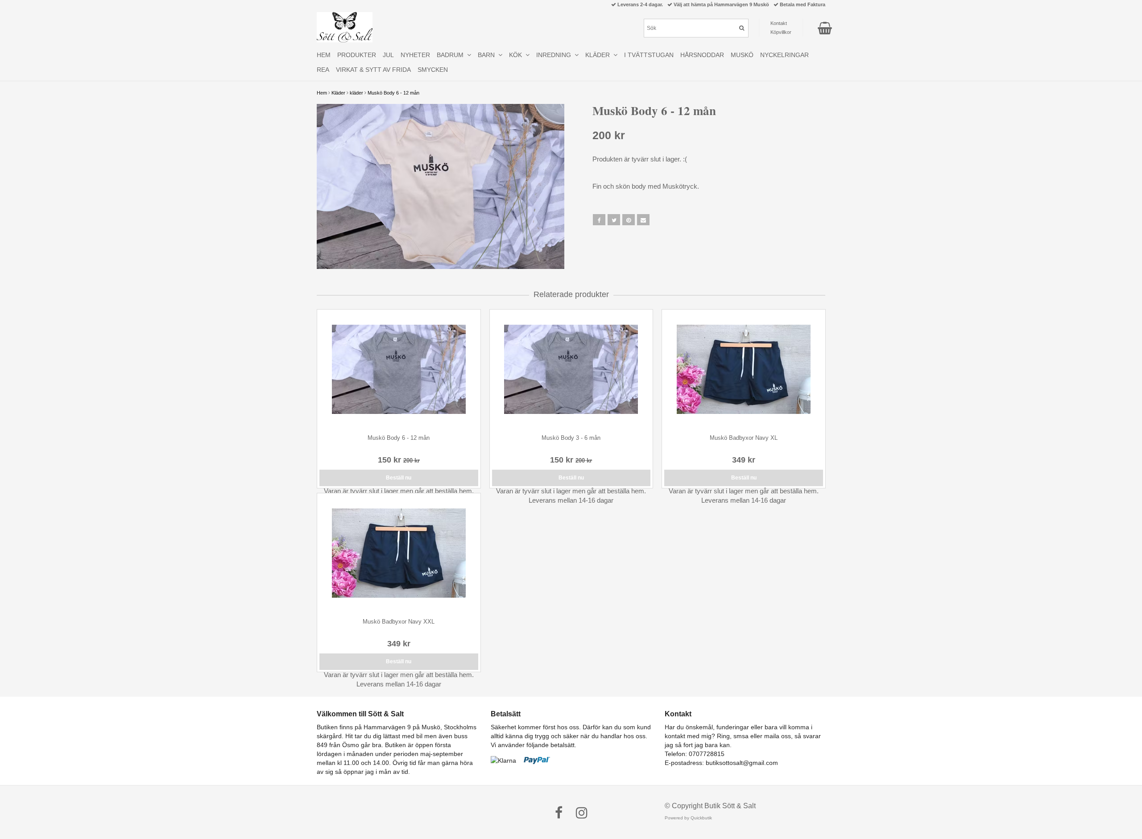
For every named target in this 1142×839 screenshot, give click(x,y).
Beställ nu (398, 478)
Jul (388, 54)
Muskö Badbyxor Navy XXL (398, 621)
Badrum (452, 54)
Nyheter (415, 54)
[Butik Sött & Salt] (344, 27)
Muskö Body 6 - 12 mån (393, 92)
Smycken (433, 69)
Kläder (338, 92)
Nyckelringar (784, 54)
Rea (323, 69)
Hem (322, 92)
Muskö (742, 54)
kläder (356, 92)
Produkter (356, 54)
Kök (517, 54)
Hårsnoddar (702, 54)
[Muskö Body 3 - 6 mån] (571, 370)
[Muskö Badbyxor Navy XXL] (398, 553)
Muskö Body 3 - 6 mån (571, 437)
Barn (488, 54)
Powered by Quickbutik (688, 817)
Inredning (555, 54)
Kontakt (778, 23)
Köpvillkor (780, 32)
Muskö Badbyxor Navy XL (744, 437)
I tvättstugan (649, 54)
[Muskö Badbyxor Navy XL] (743, 370)
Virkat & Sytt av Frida (373, 69)
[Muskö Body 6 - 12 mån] (440, 186)
